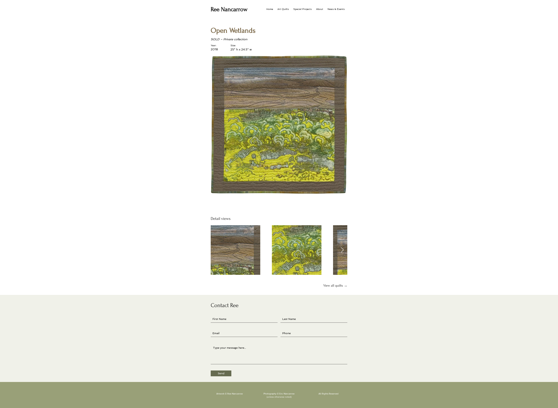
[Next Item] (342, 250)
